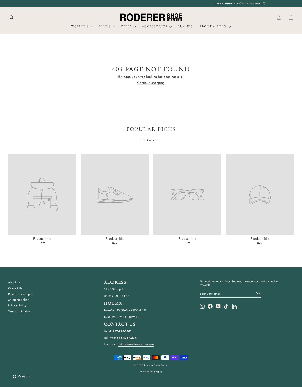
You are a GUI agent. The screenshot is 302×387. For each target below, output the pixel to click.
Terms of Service (19, 311)
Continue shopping (151, 82)
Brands (185, 26)
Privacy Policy (17, 305)
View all (151, 140)
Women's (80, 26)
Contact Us (15, 288)
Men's (105, 26)
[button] (291, 17)
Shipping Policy (18, 300)
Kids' (127, 26)
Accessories (155, 26)
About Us (14, 282)
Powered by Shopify (151, 371)
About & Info (213, 26)
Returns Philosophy (20, 294)
